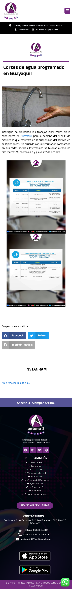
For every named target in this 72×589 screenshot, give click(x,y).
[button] (67, 11)
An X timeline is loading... (16, 382)
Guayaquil (26, 136)
